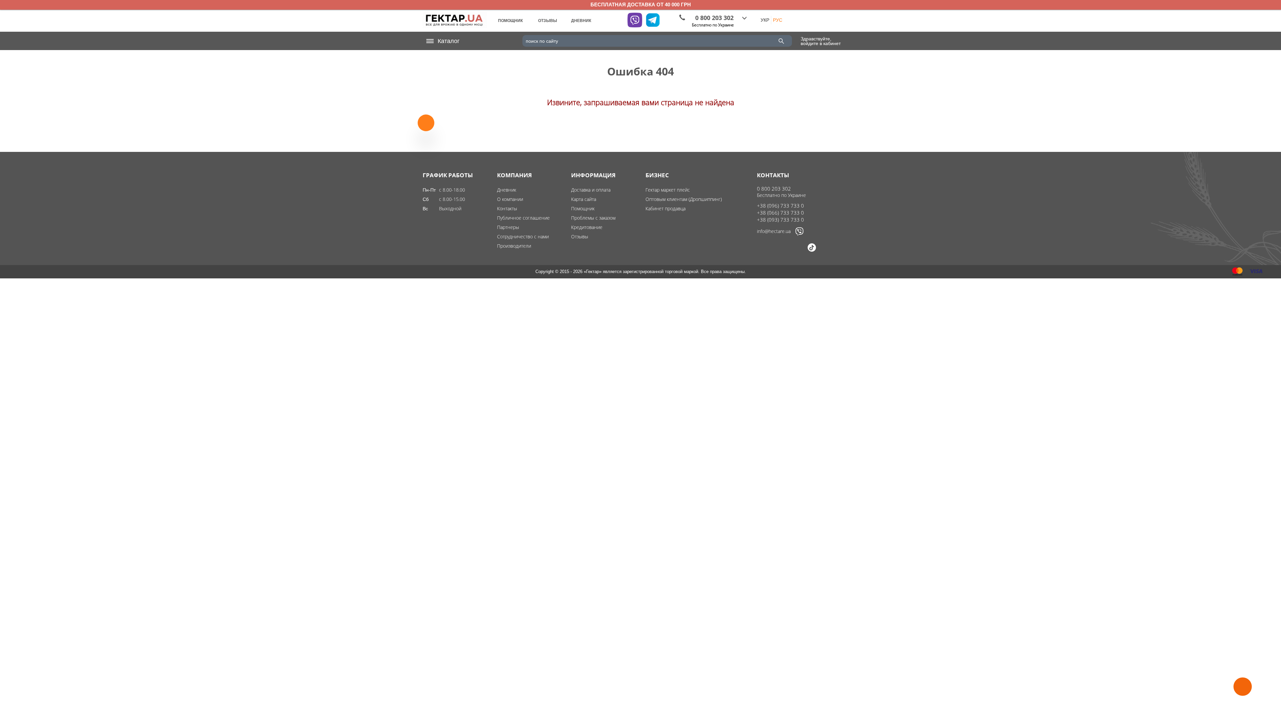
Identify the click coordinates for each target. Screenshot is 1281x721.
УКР (765, 20)
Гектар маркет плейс (668, 190)
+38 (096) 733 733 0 (780, 205)
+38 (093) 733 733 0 (780, 219)
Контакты (507, 208)
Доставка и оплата (590, 190)
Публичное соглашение (523, 218)
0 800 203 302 (774, 188)
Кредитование (586, 227)
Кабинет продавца (666, 208)
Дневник (506, 190)
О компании (510, 199)
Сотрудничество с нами (523, 236)
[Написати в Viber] (799, 234)
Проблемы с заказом (593, 218)
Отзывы (579, 236)
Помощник (582, 208)
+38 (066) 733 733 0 (780, 212)
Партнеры (508, 227)
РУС (777, 20)
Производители (514, 246)
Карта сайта (583, 199)
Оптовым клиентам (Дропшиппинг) (684, 199)
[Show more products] (426, 129)
